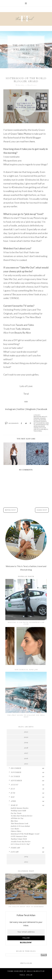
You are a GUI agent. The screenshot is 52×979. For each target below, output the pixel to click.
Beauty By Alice (22, 332)
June (13, 793)
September (16, 780)
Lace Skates (15, 829)
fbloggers (42, 420)
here (32, 141)
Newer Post (10, 510)
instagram (10, 409)
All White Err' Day (17, 818)
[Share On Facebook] (21, 423)
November (16, 772)
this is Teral (38, 431)
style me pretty (42, 429)
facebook (42, 409)
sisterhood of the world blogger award (41, 426)
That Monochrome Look (19, 823)
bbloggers (37, 416)
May (13, 797)
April (13, 801)
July (13, 789)
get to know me (39, 423)
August (14, 784)
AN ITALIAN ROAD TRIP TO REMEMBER (26, 906)
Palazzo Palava (16, 831)
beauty (44, 416)
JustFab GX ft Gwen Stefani (20, 826)
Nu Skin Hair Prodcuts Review (21, 816)
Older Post (42, 510)
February (15, 848)
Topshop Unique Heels (19, 839)
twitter (21, 409)
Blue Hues (14, 821)
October (15, 776)
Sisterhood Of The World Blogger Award (25, 834)
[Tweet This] (26, 423)
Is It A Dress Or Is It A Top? (20, 844)
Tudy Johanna (22, 328)
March (14, 805)
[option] (26, 49)
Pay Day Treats (16, 813)
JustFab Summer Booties (19, 808)
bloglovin (31, 409)
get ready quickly (40, 421)
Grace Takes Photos (20, 133)
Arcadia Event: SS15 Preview (20, 841)
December (16, 768)
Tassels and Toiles (25, 324)
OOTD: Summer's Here (19, 836)
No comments (13, 423)
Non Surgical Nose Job (26, 669)
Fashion (36, 418)
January (15, 852)
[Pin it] (30, 423)
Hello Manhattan (36, 971)
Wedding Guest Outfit (18, 810)
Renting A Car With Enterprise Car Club (26, 623)
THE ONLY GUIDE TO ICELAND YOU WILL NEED (26, 49)
